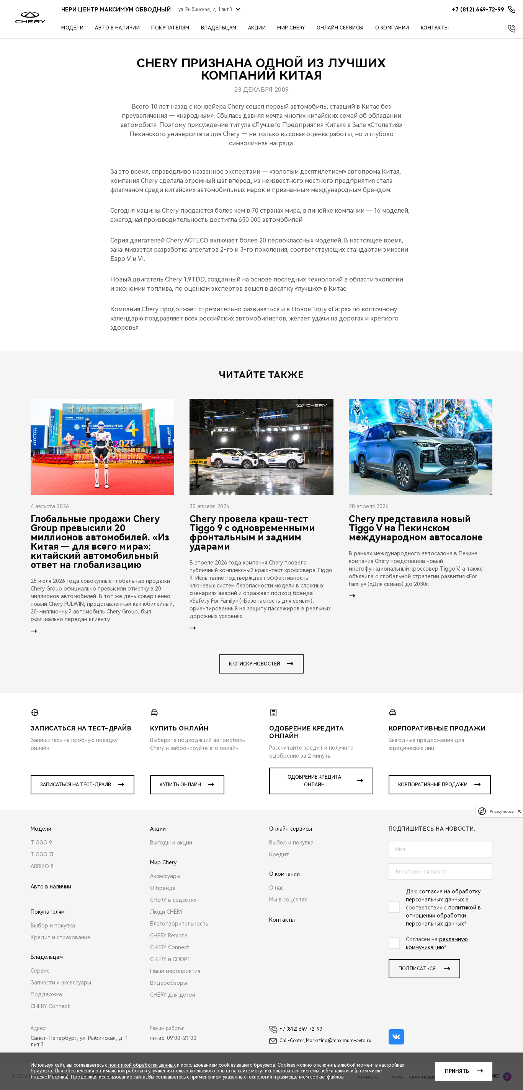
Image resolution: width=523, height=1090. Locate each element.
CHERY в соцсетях (173, 900)
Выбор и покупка (53, 925)
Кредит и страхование (60, 937)
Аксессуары (165, 876)
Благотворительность (179, 924)
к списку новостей (254, 664)
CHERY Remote (169, 935)
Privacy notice (501, 811)
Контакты (435, 28)
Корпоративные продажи (432, 784)
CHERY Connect (50, 1006)
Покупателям (170, 28)
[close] (519, 811)
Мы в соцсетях (288, 899)
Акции (257, 28)
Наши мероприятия (175, 971)
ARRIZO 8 (42, 866)
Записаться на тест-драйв (75, 784)
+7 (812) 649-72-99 (300, 1029)
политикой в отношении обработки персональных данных (443, 916)
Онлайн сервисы (340, 28)
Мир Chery (291, 28)
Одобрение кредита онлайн (314, 780)
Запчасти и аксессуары (61, 982)
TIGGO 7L (43, 854)
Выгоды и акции (171, 842)
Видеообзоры (168, 983)
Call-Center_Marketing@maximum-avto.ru (325, 1040)
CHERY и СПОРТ (170, 959)
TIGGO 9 (41, 842)
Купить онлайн (180, 784)
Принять (457, 1071)
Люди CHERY (166, 912)
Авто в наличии (117, 28)
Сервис (40, 971)
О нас (276, 888)
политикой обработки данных (142, 1065)
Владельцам (219, 28)
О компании (392, 28)
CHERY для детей (172, 995)
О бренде (163, 888)
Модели (72, 28)
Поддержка (46, 994)
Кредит (279, 854)
